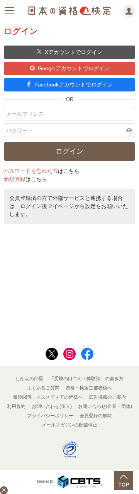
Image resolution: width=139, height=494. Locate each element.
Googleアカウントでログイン (74, 68)
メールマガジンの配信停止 (69, 425)
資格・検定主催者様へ (89, 388)
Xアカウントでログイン (73, 52)
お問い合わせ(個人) (52, 406)
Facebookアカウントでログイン (73, 84)
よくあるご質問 (43, 388)
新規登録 (14, 179)
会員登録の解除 (96, 415)
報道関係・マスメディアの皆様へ (48, 397)
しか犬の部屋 (29, 378)
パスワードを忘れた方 (31, 171)
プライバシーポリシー (50, 415)
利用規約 (16, 406)
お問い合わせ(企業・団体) (105, 406)
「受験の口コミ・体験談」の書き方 (86, 378)
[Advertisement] (69, 283)
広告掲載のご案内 (107, 397)
